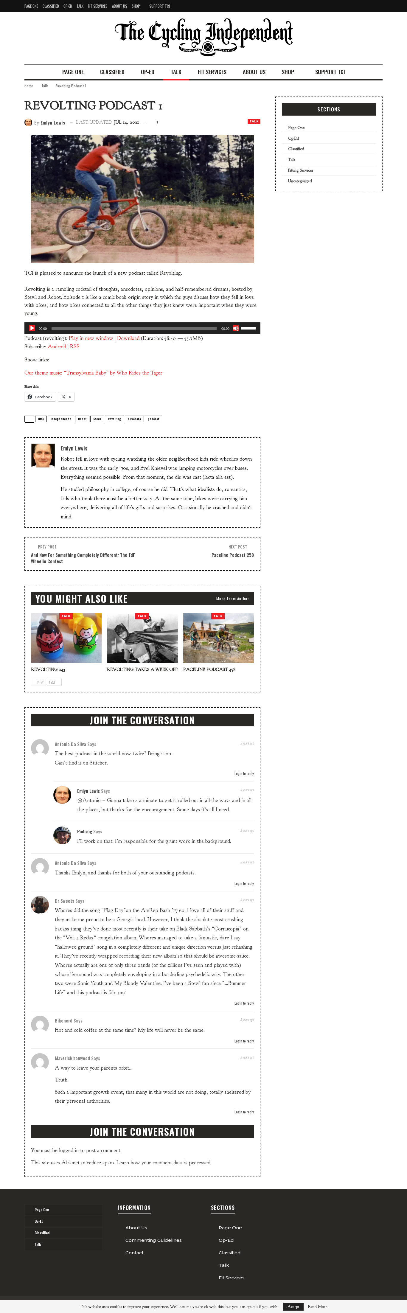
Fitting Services (300, 170)
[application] (142, 328)
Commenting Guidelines (153, 1240)
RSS (75, 346)
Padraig (84, 831)
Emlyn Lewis (88, 790)
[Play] (32, 328)
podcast (153, 419)
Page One (31, 6)
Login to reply (244, 773)
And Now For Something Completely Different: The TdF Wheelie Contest (83, 557)
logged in (69, 1150)
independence (61, 419)
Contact (134, 1252)
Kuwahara (134, 419)
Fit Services (98, 6)
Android (57, 346)
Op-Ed (67, 6)
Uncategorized (300, 181)
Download (128, 338)
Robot (82, 419)
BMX (41, 419)
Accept (293, 1306)
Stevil (97, 419)
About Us (119, 6)
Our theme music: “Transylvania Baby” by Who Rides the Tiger (93, 372)
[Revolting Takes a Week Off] (142, 638)
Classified (51, 6)
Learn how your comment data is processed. (164, 1162)
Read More (317, 1307)
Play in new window (91, 338)
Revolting (114, 419)
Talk (80, 6)
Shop (136, 6)
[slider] (249, 327)
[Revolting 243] (66, 638)
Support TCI (159, 6)
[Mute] (236, 328)
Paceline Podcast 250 (233, 554)
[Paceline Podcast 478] (218, 638)
